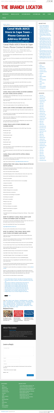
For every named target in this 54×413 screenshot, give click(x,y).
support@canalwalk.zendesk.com (21, 161)
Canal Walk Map (10, 301)
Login (41, 74)
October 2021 (42, 129)
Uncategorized (43, 87)
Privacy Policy (10, 1)
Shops (8, 306)
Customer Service (26, 14)
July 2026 (41, 95)
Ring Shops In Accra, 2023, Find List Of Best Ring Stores (29, 319)
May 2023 (41, 106)
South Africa (34, 1)
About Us (15, 1)
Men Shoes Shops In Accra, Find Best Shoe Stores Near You (16, 287)
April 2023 (42, 108)
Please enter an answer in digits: (10, 369)
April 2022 (42, 122)
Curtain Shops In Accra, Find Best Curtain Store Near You (16, 290)
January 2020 (42, 158)
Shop (44, 14)
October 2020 (42, 144)
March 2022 (42, 124)
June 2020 (42, 150)
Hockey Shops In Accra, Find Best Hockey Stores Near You (16, 286)
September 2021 (43, 131)
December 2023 (43, 100)
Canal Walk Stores (19, 304)
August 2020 (42, 147)
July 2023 (41, 103)
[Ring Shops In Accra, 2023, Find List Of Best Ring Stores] (29, 313)
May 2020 (42, 152)
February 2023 (42, 111)
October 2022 (42, 116)
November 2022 (43, 114)
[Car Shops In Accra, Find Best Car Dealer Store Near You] (8, 313)
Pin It (9, 295)
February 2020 (42, 157)
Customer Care (36, 14)
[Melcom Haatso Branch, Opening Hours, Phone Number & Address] (18, 313)
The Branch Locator (4, 411)
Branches (17, 300)
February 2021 (42, 137)
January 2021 (42, 139)
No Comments (20, 52)
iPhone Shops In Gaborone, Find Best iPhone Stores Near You (17, 282)
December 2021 (43, 126)
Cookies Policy (19, 1)
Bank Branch (5, 14)
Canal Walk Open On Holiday (19, 301)
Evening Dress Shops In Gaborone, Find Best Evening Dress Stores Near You (45, 31)
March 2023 (42, 109)
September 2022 (43, 118)
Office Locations (20, 51)
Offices (4, 17)
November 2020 (43, 142)
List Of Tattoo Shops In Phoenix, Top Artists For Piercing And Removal (18, 278)
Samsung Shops (43, 79)
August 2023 (42, 101)
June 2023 (42, 105)
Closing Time (6, 305)
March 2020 (42, 155)
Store (49, 14)
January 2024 (42, 98)
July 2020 (41, 148)
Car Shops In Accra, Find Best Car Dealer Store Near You (7, 319)
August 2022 (42, 119)
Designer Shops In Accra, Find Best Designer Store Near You (16, 291)
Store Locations (11, 52)
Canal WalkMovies (27, 304)
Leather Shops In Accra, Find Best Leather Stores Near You (16, 285)
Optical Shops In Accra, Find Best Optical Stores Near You (16, 283)
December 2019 (43, 160)
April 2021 (41, 134)
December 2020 (43, 140)
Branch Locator (15, 14)
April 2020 (42, 153)
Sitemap (6, 1)
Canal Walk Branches (23, 300)
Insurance (41, 73)
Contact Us (3, 1)
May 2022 (41, 121)
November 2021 (43, 127)
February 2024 (42, 96)
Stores (17, 306)
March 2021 (42, 135)
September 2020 (43, 145)
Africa (30, 1)
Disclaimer (24, 1)
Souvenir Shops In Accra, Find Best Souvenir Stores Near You (17, 289)
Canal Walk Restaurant (10, 303)
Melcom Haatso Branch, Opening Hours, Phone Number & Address (18, 319)
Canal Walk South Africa (11, 304)
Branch (27, 1)
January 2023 (42, 113)
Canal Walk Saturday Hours (21, 303)
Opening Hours (26, 305)
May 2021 (41, 132)
